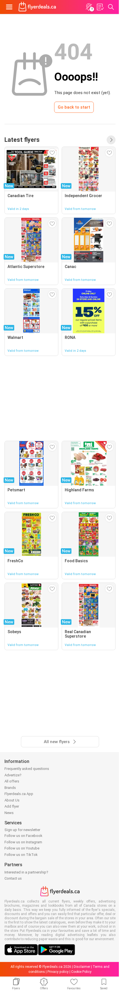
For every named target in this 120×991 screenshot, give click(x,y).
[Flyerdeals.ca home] (37, 7)
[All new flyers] (111, 139)
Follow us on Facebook (23, 836)
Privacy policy (58, 972)
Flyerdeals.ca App (18, 794)
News (9, 813)
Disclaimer (82, 967)
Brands (10, 788)
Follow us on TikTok (21, 855)
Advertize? (12, 775)
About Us (12, 800)
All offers (11, 781)
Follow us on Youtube (21, 848)
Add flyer (11, 806)
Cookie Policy (81, 972)
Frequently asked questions (26, 769)
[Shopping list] (99, 7)
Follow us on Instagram (23, 842)
